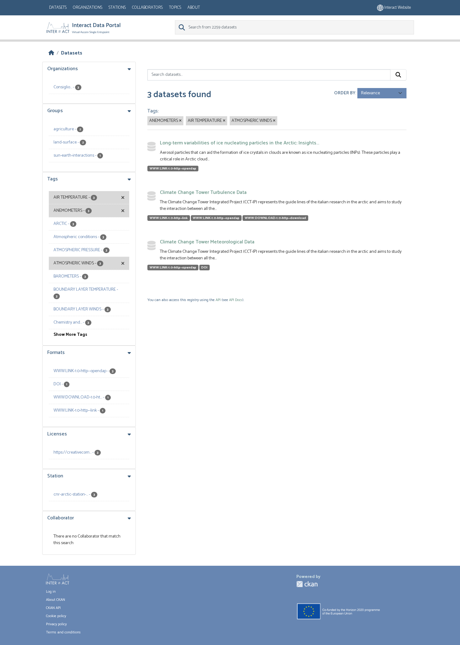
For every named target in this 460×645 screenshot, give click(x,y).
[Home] (51, 53)
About (193, 7)
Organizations (87, 7)
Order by (344, 93)
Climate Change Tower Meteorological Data (207, 242)
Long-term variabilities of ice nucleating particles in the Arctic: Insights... (239, 143)
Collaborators (147, 7)
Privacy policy (56, 624)
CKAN (307, 584)
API (218, 300)
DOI (204, 267)
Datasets (58, 7)
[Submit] (398, 75)
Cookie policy (56, 616)
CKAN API (53, 608)
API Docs (235, 300)
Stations (117, 7)
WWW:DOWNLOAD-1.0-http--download (275, 218)
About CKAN (55, 600)
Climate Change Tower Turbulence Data (203, 192)
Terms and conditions (63, 632)
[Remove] (180, 121)
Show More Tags (70, 334)
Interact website (397, 7)
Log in (51, 592)
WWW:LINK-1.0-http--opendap (173, 168)
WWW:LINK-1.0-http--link (169, 218)
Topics (175, 7)
